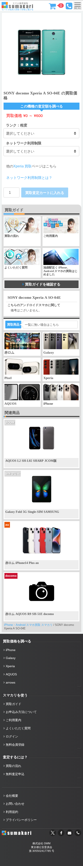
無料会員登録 (15, 744)
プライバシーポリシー (21, 819)
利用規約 (12, 811)
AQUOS (11, 674)
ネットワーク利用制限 (23, 143)
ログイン (12, 736)
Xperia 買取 (22, 166)
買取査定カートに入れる (44, 192)
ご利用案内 (13, 720)
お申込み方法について (21, 711)
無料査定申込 (15, 774)
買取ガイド (13, 703)
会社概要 (12, 795)
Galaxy (10, 657)
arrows (10, 682)
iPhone (10, 649)
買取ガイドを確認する (42, 284)
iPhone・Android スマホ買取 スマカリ (28, 624)
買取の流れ (13, 765)
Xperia (10, 666)
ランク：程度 (16, 125)
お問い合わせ (15, 803)
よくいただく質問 (18, 728)
